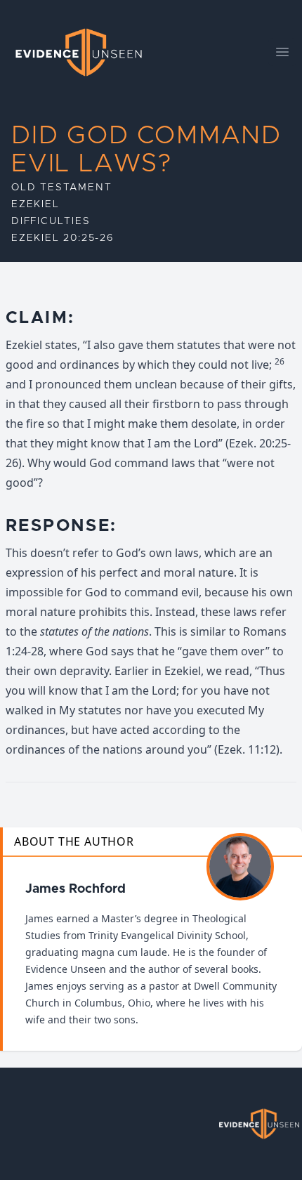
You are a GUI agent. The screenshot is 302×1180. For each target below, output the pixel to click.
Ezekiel (35, 204)
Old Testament (61, 187)
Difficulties (51, 221)
